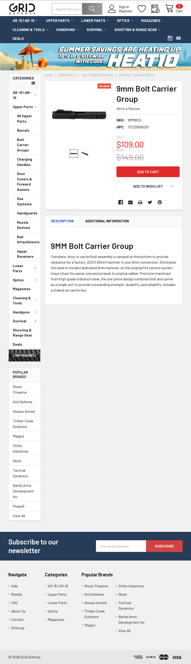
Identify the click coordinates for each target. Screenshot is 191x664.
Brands (16, 594)
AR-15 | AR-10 (23, 20)
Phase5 (18, 506)
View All (19, 515)
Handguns (65, 30)
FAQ (14, 602)
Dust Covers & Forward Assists (24, 182)
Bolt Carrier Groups (23, 145)
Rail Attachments (28, 239)
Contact (17, 619)
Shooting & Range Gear (135, 30)
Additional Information (107, 221)
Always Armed (24, 411)
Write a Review (128, 108)
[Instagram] (170, 38)
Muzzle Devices (23, 225)
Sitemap (17, 628)
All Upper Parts (24, 118)
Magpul (18, 436)
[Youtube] (178, 38)
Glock (17, 460)
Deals (18, 38)
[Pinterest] (160, 202)
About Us (18, 611)
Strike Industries (20, 448)
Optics (123, 20)
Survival (95, 30)
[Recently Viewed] (158, 9)
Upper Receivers (25, 254)
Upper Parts (58, 20)
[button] (25, 355)
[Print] (140, 202)
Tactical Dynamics (20, 473)
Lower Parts (93, 20)
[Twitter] (150, 202)
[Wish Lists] (144, 9)
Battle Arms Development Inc (23, 491)
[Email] (130, 202)
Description (62, 221)
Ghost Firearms (20, 389)
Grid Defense (22, 401)
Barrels (23, 130)
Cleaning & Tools (29, 30)
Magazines (150, 20)
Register (125, 11)
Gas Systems (24, 201)
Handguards (27, 213)
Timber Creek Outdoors (23, 424)
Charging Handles (24, 162)
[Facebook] (120, 202)
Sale (14, 586)
